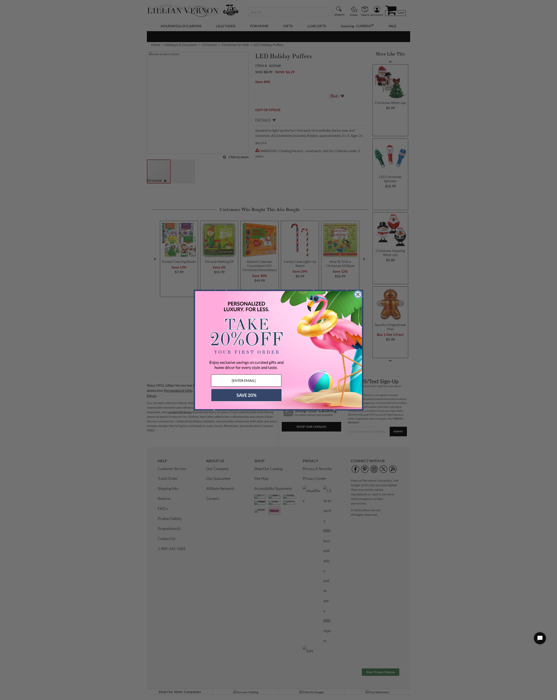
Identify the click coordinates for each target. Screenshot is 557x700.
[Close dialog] (358, 294)
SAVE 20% (247, 395)
